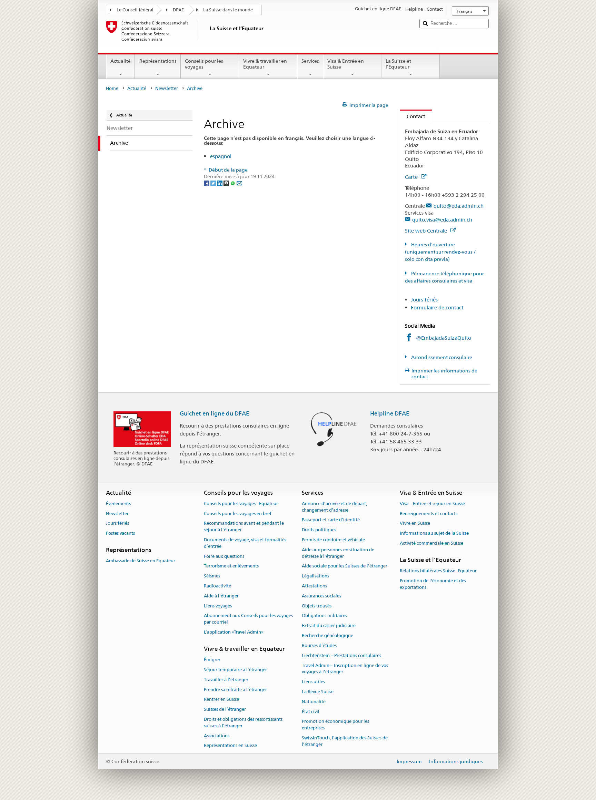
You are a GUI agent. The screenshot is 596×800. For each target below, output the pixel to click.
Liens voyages (218, 605)
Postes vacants (120, 533)
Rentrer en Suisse (221, 699)
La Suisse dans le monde (228, 9)
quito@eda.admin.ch (459, 206)
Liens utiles (313, 681)
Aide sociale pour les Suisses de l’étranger (344, 566)
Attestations (314, 585)
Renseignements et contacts (428, 513)
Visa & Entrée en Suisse (345, 64)
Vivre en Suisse (415, 523)
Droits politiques (319, 529)
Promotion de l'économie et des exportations (433, 584)
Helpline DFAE (389, 413)
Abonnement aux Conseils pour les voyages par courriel (248, 619)
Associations (216, 735)
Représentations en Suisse (230, 745)
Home (112, 88)
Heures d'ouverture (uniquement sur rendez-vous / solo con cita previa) (440, 252)
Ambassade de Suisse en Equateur (140, 561)
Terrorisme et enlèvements (231, 566)
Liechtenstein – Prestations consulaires (341, 655)
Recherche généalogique (327, 635)
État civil (310, 711)
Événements (118, 503)
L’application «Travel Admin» (234, 632)
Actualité (120, 61)
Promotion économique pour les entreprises (335, 725)
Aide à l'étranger (221, 595)
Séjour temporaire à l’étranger (235, 669)
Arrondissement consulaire (441, 357)
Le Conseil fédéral (135, 9)
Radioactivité (217, 585)
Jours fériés (424, 299)
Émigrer (212, 659)
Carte (412, 177)
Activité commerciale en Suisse (431, 543)
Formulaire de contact (437, 307)
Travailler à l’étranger (226, 679)
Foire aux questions (224, 556)
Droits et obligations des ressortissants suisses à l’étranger (243, 722)
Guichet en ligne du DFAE (214, 413)
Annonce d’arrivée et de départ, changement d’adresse (334, 507)
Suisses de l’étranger (225, 709)
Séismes (212, 575)
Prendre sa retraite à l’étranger (235, 689)
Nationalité (314, 701)
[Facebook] (207, 183)
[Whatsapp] (233, 183)
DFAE (178, 9)
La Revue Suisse (318, 691)
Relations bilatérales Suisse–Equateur (438, 570)
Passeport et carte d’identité (331, 520)
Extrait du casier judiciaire (329, 625)
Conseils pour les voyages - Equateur (241, 503)
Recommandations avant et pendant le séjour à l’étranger (244, 527)
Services (310, 61)
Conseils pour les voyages (204, 64)
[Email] (239, 183)
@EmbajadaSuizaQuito (443, 338)
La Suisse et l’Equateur (398, 64)
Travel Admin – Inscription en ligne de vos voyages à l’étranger (345, 669)
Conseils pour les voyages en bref (237, 513)
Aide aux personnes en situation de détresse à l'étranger (338, 553)
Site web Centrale (426, 230)
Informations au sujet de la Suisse (434, 533)
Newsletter (166, 88)
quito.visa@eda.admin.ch (442, 219)
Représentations (158, 61)
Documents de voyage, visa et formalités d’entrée (245, 543)
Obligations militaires (324, 615)
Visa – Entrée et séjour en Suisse (432, 503)
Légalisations (315, 575)
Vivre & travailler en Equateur (265, 64)
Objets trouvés (316, 605)
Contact (412, 116)
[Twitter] (213, 183)
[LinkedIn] (220, 183)
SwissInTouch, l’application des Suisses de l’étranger (345, 741)
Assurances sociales (321, 595)
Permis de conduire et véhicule (333, 539)
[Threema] (226, 183)
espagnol (220, 156)
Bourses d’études (319, 645)
